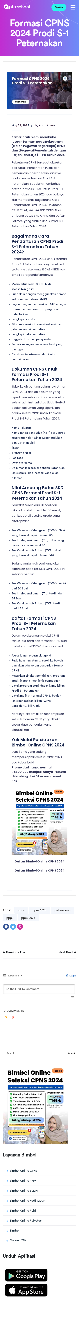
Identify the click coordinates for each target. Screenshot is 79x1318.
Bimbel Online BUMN (24, 1191)
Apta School (47, 125)
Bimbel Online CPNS (23, 1171)
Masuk (59, 7)
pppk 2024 (28, 918)
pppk (9, 918)
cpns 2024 (39, 910)
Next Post (66, 952)
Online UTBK (18, 1240)
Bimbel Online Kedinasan (27, 1201)
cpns (21, 910)
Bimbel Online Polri (23, 1211)
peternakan (63, 910)
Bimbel (14, 1230)
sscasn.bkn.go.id (23, 289)
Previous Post (16, 952)
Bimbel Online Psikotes (26, 1220)
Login (72, 975)
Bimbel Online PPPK (23, 1181)
